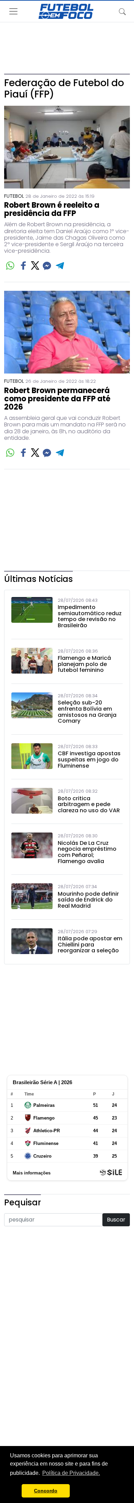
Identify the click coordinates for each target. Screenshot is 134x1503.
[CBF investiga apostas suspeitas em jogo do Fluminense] (32, 757)
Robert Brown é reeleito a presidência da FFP (51, 209)
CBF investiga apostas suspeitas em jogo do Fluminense (89, 759)
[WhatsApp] (10, 266)
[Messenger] (47, 266)
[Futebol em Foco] (65, 11)
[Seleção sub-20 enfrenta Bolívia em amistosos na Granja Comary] (32, 709)
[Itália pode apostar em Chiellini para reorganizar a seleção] (32, 942)
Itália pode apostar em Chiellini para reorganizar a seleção (90, 945)
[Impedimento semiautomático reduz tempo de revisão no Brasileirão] (32, 614)
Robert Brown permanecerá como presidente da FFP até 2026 (57, 399)
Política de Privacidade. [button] (71, 1473)
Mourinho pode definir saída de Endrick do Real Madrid (88, 900)
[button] (14, 1491)
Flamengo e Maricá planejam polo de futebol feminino (84, 664)
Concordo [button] (45, 1490)
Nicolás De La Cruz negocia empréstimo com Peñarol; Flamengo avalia (87, 852)
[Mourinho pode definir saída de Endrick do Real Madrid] (32, 897)
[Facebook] (24, 266)
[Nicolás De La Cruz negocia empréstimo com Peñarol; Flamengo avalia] (32, 850)
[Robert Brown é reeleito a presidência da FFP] (67, 147)
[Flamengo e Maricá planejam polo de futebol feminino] (32, 662)
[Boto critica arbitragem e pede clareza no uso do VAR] (32, 802)
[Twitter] (35, 265)
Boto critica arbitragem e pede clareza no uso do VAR (89, 804)
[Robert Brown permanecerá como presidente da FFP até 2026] (67, 332)
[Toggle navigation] (122, 11)
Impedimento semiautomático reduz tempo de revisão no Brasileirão (90, 616)
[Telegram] (60, 266)
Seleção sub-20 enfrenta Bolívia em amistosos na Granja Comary (87, 712)
